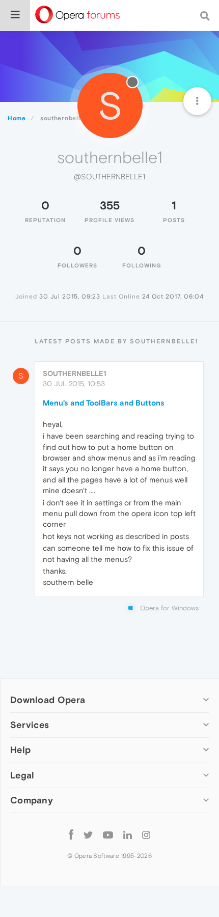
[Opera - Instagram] (146, 835)
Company (31, 800)
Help (20, 749)
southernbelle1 (74, 373)
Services (29, 724)
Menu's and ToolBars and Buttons (104, 402)
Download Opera (47, 699)
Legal (22, 775)
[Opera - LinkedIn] (127, 835)
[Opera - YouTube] (108, 835)
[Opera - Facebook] (71, 834)
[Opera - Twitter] (88, 835)
